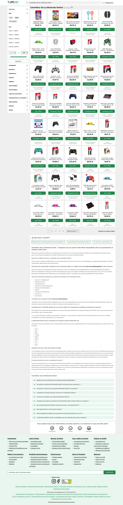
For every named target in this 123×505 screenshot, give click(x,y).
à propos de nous (79, 486)
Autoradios (34, 446)
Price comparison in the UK (22, 496)
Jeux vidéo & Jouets (80, 438)
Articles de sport (79, 459)
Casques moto (35, 448)
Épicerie (97, 454)
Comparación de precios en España (43, 496)
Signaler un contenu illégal (106, 231)
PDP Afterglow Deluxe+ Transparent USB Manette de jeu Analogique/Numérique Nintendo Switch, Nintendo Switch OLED (107, 49)
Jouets (54, 459)
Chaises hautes (57, 457)
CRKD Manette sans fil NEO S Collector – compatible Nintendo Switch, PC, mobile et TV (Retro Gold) (90, 77)
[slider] (9, 57)
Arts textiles (13, 459)
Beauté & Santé (57, 438)
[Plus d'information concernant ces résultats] (72, 7)
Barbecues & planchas (103, 450)
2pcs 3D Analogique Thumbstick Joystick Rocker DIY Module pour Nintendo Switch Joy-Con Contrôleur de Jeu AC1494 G (72, 186)
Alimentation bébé (58, 441)
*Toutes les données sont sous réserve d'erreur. (61, 502)
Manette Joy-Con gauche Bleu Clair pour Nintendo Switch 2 (90, 158)
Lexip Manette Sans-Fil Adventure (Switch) (38, 158)
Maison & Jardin (100, 438)
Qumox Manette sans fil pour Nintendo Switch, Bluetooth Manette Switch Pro (55, 186)
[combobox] (64, 3)
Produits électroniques (38, 454)
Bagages (12, 462)
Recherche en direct (51, 486)
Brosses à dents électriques (61, 448)
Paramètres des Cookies (61, 489)
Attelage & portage (37, 444)
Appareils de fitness (80, 457)
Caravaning (77, 464)
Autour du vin (100, 462)
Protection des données (36, 486)
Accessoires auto (36, 441)
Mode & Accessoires (15, 454)
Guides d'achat (91, 486)
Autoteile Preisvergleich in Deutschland (69, 494)
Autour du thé (100, 459)
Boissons (98, 464)
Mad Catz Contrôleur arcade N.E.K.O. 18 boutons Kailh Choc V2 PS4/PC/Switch (107, 104)
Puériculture (56, 454)
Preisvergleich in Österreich (25, 494)
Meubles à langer (57, 464)
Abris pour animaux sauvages (18, 441)
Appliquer (18, 61)
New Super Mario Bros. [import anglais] (56, 22)
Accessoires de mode (16, 457)
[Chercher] (26, 3)
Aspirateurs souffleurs (102, 448)
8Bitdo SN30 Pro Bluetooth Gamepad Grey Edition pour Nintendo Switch (73, 131)
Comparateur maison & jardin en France (98, 496)
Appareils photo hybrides (39, 459)
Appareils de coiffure (59, 446)
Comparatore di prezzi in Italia (61, 499)
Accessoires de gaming (81, 441)
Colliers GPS (13, 446)
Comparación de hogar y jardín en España (69, 496)
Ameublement (100, 441)
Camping (77, 462)
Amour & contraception (60, 444)
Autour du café (100, 457)
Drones (76, 446)
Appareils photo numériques (40, 462)
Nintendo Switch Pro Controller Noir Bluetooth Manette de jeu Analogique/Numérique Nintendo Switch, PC (107, 77)
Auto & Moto (34, 438)
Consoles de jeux (79, 444)
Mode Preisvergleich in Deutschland (95, 494)
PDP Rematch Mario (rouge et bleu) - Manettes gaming (90, 186)
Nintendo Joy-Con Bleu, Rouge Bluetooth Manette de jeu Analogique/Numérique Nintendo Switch (90, 49)
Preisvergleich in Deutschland (45, 494)
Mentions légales (21, 486)
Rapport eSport (103, 486)
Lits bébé (55, 462)
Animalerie (11, 438)
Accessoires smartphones (39, 457)
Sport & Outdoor (78, 454)
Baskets (11, 464)
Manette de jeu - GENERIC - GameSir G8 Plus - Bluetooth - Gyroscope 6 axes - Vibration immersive (38, 131)
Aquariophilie (13, 444)
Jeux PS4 (77, 448)
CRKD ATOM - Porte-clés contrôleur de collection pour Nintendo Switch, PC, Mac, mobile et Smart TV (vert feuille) (38, 49)
